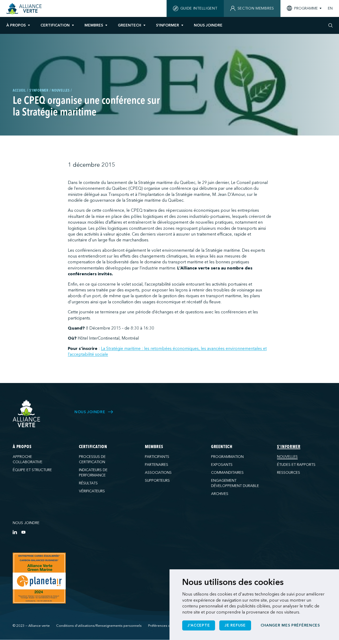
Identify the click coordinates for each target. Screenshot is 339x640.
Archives (219, 493)
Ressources (288, 472)
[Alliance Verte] (26, 413)
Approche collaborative (27, 459)
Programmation (227, 456)
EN (330, 8)
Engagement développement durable (235, 483)
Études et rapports (296, 464)
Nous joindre (26, 522)
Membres (93, 25)
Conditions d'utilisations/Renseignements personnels (99, 625)
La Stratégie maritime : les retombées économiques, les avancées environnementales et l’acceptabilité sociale (167, 351)
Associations (158, 472)
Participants (157, 456)
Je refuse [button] (235, 625)
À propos (16, 25)
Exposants (222, 464)
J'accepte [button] (199, 625)
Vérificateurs (92, 491)
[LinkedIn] (15, 532)
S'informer (167, 25)
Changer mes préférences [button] (290, 625)
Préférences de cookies (167, 625)
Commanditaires (227, 472)
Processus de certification (92, 459)
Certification (55, 25)
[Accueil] (24, 9)
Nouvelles (287, 456)
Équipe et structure (32, 469)
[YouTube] (23, 532)
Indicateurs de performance (93, 472)
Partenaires (156, 464)
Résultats (88, 483)
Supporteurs (157, 480)
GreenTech (129, 25)
